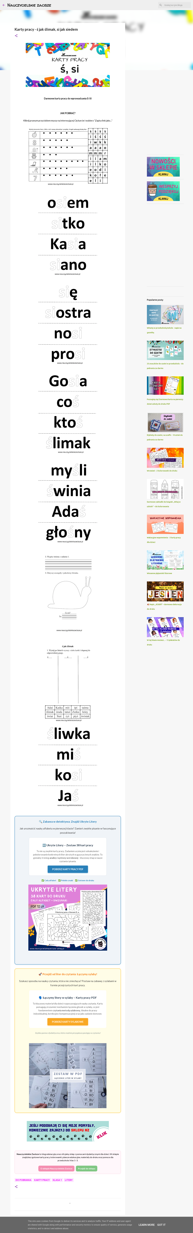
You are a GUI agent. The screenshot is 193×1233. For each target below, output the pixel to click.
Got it (161, 1224)
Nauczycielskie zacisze (29, 5)
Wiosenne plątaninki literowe (159, 573)
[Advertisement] (138, 113)
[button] (16, 36)
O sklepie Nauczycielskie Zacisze (56, 1168)
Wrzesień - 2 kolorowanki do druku (162, 471)
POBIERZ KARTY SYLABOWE (68, 1021)
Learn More (147, 1224)
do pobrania (23, 1180)
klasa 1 (57, 1180)
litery (69, 1180)
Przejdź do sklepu (86, 1168)
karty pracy (42, 1180)
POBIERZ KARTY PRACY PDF (67, 869)
